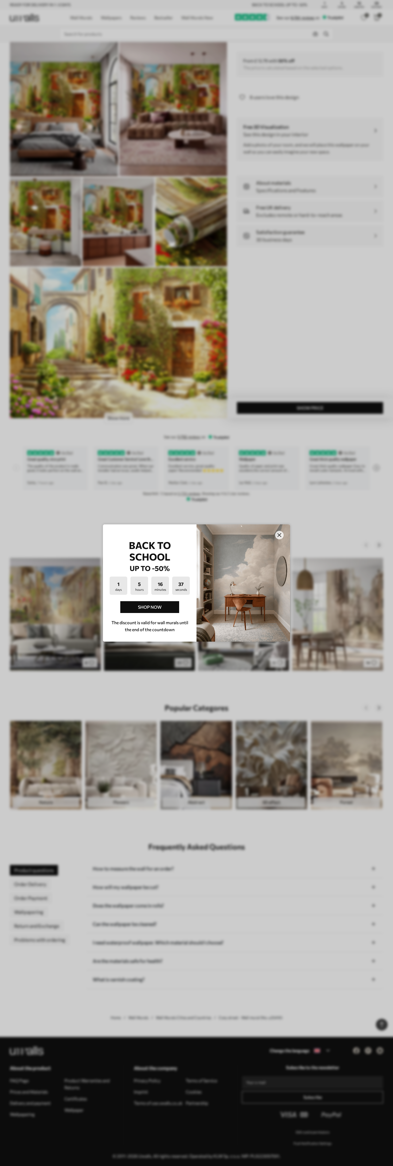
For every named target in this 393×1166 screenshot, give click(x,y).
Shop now (149, 607)
